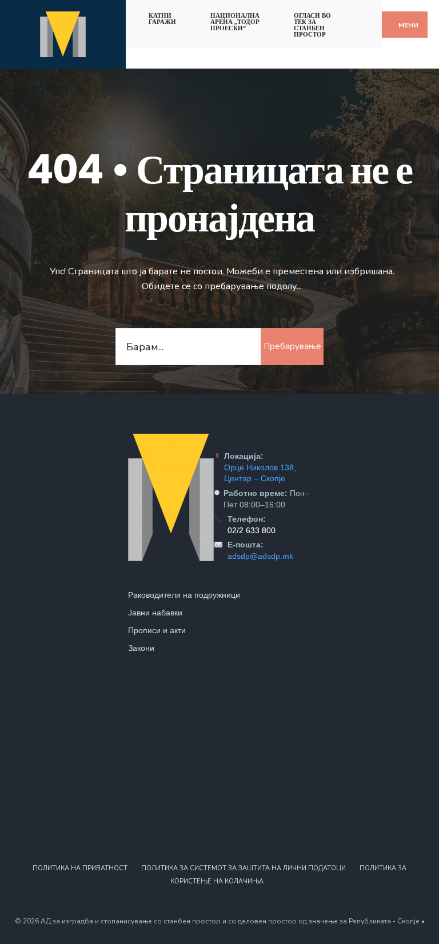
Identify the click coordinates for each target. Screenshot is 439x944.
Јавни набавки (155, 612)
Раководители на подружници (184, 594)
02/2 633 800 (252, 530)
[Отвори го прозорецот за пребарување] (376, 13)
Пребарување (292, 346)
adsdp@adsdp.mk (260, 556)
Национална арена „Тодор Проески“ (235, 22)
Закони (141, 648)
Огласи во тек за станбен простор (312, 25)
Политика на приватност (80, 868)
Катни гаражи (162, 18)
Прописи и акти (157, 630)
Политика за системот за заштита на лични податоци (243, 868)
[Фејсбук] (356, 13)
